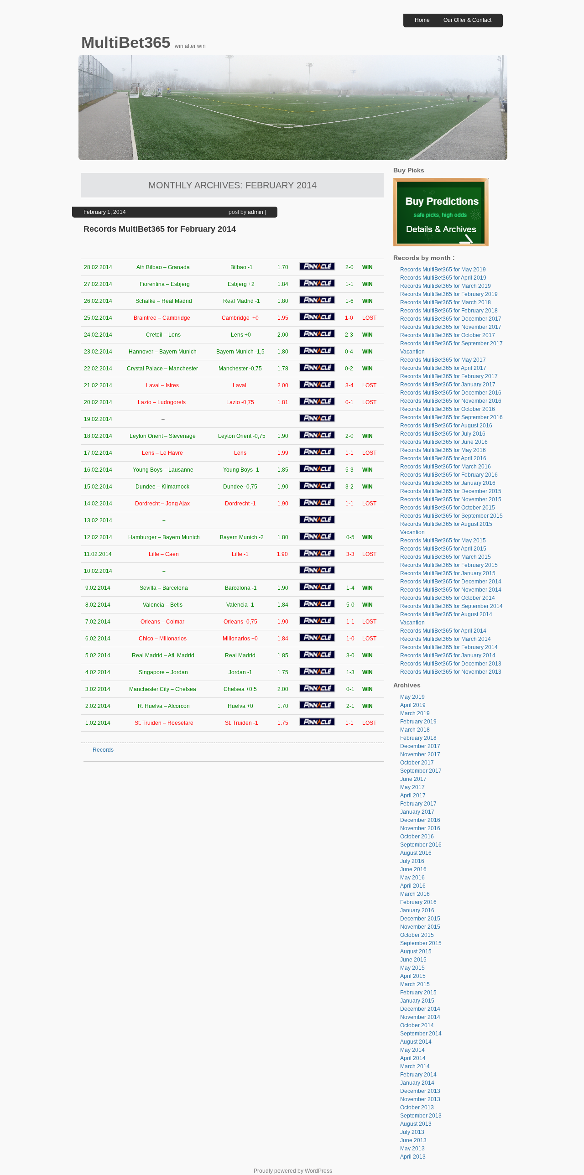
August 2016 (416, 853)
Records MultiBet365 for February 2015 (449, 565)
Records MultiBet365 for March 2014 (445, 639)
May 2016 (412, 877)
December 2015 (420, 918)
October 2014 (417, 1025)
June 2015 (413, 960)
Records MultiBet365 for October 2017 (447, 335)
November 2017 (420, 754)
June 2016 (413, 869)
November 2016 (420, 828)
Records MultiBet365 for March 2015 (445, 557)
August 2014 (416, 1042)
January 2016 (417, 910)
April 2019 (413, 705)
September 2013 (421, 1116)
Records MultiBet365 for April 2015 (443, 549)
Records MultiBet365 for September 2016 (451, 417)
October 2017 (417, 762)
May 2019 (412, 697)
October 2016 (417, 836)
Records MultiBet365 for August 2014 (446, 614)
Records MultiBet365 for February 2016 (449, 475)
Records (103, 750)
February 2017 (418, 804)
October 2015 (417, 935)
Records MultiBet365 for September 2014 (451, 606)
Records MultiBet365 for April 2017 (443, 368)
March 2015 (415, 984)
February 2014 (418, 1074)
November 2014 (420, 1017)
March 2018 (415, 730)
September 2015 (421, 943)
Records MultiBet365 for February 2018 (449, 310)
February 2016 (418, 902)
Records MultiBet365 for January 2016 (447, 483)
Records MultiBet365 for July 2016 (442, 434)
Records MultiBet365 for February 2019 (449, 294)
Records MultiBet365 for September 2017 (451, 343)
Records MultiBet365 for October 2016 (447, 409)
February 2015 (418, 992)
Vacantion (412, 351)
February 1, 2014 (104, 212)
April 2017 (413, 795)
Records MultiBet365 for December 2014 (450, 581)
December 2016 (420, 820)
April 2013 (413, 1157)
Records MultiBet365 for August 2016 (446, 425)
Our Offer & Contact (467, 20)
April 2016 (413, 886)
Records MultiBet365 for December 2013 (450, 663)
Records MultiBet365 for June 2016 (444, 442)
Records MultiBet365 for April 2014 (443, 631)
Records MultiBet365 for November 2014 (450, 590)
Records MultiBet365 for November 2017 (450, 327)
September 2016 (421, 845)
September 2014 (421, 1033)
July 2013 (412, 1132)
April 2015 (413, 976)
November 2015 (420, 927)
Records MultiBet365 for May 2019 (443, 269)
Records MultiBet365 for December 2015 (450, 491)
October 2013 (417, 1107)
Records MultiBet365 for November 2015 (450, 499)
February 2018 (418, 738)
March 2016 (415, 894)
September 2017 (421, 771)
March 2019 (415, 713)
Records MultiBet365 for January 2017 (447, 384)
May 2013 (412, 1148)
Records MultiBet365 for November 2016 (450, 401)
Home (422, 20)
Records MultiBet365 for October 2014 (447, 598)
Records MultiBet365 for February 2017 (449, 376)
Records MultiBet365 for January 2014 (447, 655)
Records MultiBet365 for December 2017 (450, 319)
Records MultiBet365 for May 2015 (443, 540)
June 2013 (413, 1140)
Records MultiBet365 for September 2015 (451, 516)
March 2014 (415, 1066)
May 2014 (412, 1050)
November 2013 (420, 1099)
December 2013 (420, 1091)
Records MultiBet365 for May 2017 (443, 360)
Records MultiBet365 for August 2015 (446, 524)
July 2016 (412, 861)
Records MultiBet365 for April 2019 (443, 278)
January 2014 (417, 1083)
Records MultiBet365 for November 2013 (450, 672)
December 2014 (420, 1009)
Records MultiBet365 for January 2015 (447, 573)
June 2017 (413, 779)
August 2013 (416, 1124)
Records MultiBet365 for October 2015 (447, 507)
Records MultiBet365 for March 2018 (445, 302)
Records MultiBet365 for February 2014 (159, 229)
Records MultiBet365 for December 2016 (450, 393)
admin (255, 212)
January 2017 (417, 812)
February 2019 (418, 721)
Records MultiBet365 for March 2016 (445, 466)
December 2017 (420, 746)
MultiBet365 (128, 42)
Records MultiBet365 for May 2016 (443, 450)
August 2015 (416, 951)
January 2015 (417, 1001)
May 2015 (412, 968)
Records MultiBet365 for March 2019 (445, 286)
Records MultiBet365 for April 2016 (443, 458)
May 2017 (412, 787)
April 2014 (413, 1058)
